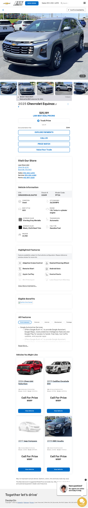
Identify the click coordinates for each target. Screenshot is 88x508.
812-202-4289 (30, 175)
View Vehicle (29, 411)
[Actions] (68, 104)
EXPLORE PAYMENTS (44, 132)
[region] (44, 128)
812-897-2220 (29, 177)
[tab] (25, 322)
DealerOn (20, 502)
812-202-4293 (29, 173)
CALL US (44, 138)
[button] (3, 10)
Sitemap (26, 502)
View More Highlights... (27, 286)
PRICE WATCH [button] (44, 144)
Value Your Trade (44, 150)
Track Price (45, 121)
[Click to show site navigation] (84, 3)
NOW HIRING (31, 3)
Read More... (23, 346)
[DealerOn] (10, 500)
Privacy (32, 502)
